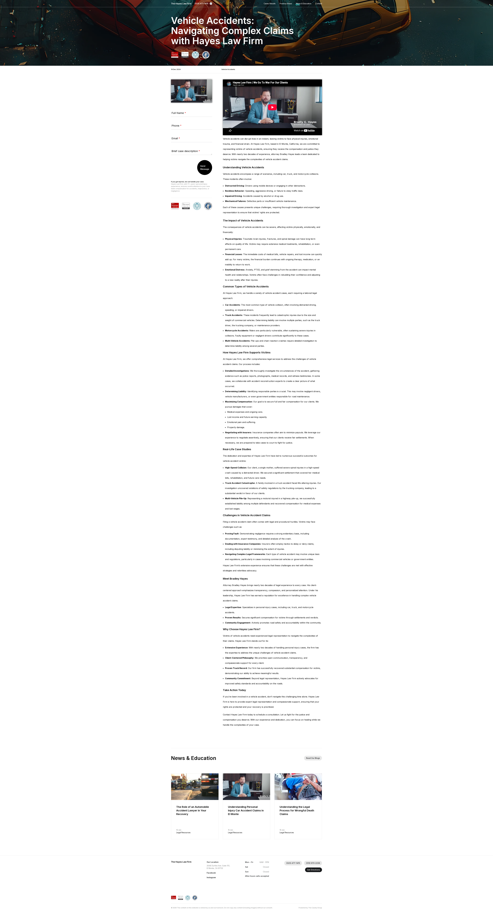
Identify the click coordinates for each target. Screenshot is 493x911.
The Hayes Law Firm (181, 3)
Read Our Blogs (313, 758)
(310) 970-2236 (313, 863)
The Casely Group (315, 908)
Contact (318, 3)
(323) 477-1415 (201, 3)
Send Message (204, 167)
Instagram (211, 877)
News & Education (303, 3)
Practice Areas (286, 3)
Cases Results (270, 3)
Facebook (211, 873)
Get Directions (313, 870)
